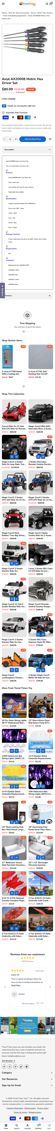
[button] (13, 92)
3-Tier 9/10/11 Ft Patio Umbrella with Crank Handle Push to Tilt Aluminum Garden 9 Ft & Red (40, 899)
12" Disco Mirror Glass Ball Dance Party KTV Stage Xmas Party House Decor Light (40, 721)
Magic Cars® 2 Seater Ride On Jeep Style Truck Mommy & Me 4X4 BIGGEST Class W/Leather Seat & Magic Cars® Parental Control (14, 463)
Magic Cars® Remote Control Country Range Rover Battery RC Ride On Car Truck (41, 605)
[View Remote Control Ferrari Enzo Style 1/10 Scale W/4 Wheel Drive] (41, 994)
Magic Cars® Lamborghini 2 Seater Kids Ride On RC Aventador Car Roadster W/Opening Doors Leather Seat (13, 676)
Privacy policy (42, 1108)
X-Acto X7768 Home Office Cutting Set (12, 372)
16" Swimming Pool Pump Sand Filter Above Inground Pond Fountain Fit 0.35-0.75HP (40, 828)
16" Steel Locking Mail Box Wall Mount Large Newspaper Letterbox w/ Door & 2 (14, 828)
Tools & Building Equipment (14, 15)
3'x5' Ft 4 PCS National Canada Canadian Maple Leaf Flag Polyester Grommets (13, 899)
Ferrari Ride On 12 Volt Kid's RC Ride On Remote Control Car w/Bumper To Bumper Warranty (14, 427)
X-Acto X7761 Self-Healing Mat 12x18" (38, 372)
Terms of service (20, 1112)
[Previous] (5, 987)
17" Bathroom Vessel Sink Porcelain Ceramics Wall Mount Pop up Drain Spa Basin (14, 863)
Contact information (15, 1108)
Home (4, 13)
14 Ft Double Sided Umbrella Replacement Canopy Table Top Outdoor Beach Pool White (40, 757)
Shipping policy (35, 1112)
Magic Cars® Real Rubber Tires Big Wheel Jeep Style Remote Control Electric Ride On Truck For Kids (13, 534)
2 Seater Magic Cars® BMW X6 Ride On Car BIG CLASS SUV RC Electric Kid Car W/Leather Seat (39, 676)
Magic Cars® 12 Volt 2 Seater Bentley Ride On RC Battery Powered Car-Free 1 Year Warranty (14, 605)
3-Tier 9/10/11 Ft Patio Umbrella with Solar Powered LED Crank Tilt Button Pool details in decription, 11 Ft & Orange (13, 935)
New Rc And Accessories (19, 13)
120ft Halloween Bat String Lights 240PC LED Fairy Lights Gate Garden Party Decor (14, 757)
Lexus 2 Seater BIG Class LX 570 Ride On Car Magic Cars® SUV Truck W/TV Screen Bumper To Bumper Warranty (41, 569)
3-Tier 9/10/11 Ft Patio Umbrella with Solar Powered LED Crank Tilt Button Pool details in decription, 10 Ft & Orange (40, 935)
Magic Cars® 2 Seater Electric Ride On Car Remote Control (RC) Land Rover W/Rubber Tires (12, 640)
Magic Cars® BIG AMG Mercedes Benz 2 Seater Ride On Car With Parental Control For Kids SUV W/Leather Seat (40, 427)
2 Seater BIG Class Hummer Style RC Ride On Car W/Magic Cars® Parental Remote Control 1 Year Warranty (40, 640)
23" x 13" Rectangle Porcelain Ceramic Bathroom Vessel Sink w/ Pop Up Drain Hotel (40, 863)
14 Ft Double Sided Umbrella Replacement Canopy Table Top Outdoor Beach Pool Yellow (13, 792)
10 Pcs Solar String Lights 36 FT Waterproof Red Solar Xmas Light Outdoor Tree (14, 721)
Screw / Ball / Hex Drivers (42, 13)
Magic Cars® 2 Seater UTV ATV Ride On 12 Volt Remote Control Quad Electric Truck (41, 498)
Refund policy (30, 1108)
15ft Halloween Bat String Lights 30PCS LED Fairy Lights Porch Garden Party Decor (41, 792)
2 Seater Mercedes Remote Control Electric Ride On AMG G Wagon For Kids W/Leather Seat (40, 463)
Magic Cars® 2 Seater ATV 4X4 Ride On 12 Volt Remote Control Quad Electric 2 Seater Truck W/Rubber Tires (14, 498)
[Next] (50, 987)
